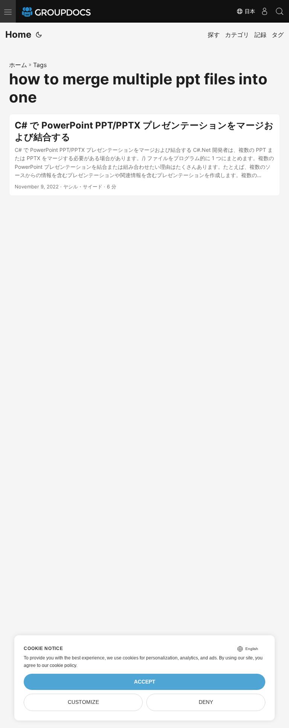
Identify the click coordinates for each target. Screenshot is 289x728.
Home (18, 34)
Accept (144, 682)
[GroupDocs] (66, 11)
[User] (264, 11)
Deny (206, 702)
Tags (40, 65)
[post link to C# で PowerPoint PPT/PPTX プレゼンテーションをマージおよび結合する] (144, 155)
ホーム (18, 65)
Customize (83, 702)
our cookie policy (59, 665)
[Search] (279, 11)
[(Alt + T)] (38, 34)
